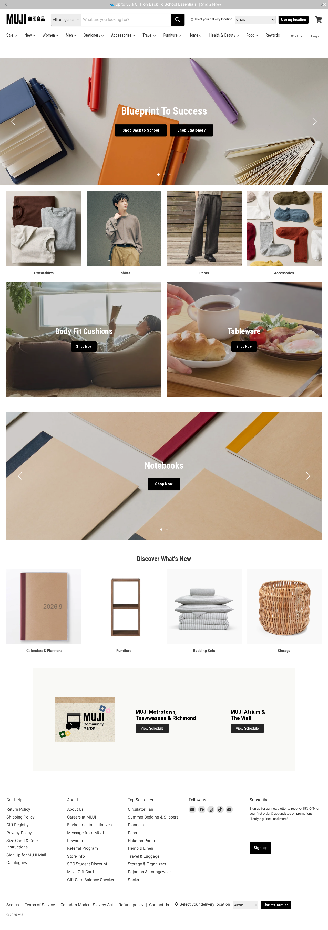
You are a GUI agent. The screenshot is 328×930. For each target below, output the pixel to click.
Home (193, 35)
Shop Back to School (140, 130)
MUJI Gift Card (80, 871)
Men (70, 35)
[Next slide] (314, 121)
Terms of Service (40, 904)
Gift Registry (17, 824)
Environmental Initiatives (89, 824)
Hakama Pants (141, 840)
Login (315, 36)
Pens (132, 832)
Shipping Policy (20, 817)
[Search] (177, 20)
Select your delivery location (213, 19)
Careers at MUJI (81, 817)
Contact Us (159, 904)
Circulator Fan (140, 809)
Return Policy (18, 809)
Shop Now (178, 485)
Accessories (122, 35)
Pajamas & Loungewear (149, 871)
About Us (75, 809)
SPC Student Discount (87, 863)
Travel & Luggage (143, 856)
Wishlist (297, 36)
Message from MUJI (85, 832)
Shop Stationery (191, 130)
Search (12, 904)
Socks (133, 879)
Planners (136, 824)
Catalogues (16, 862)
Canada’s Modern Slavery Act (86, 904)
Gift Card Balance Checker (90, 879)
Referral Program (82, 848)
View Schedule (152, 728)
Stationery (92, 35)
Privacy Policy (19, 832)
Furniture (171, 35)
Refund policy (131, 904)
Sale (10, 35)
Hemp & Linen (140, 848)
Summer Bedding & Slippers (153, 817)
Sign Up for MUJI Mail (26, 855)
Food (251, 35)
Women (49, 35)
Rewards (272, 35)
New (28, 35)
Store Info (76, 856)
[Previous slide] (14, 121)
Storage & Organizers (147, 863)
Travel (147, 35)
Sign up (260, 847)
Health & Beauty (223, 35)
